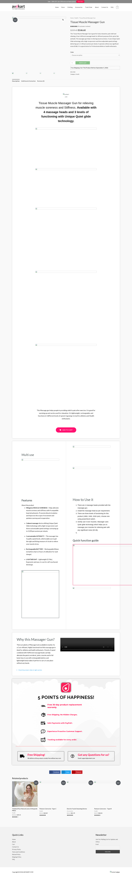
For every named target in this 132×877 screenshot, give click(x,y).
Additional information (28, 81)
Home (57, 7)
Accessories (78, 7)
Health (76, 18)
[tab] (16, 81)
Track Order (88, 7)
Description (16, 81)
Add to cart (82, 63)
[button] (66, 430)
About (97, 7)
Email (97, 844)
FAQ (112, 7)
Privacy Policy (16, 849)
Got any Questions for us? (93, 754)
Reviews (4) (40, 81)
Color (72, 52)
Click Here (80, 1)
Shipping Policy (16, 857)
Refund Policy (16, 854)
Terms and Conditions (18, 852)
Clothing (70, 7)
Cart (13, 844)
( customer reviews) (84, 26)
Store (63, 7)
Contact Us (104, 7)
